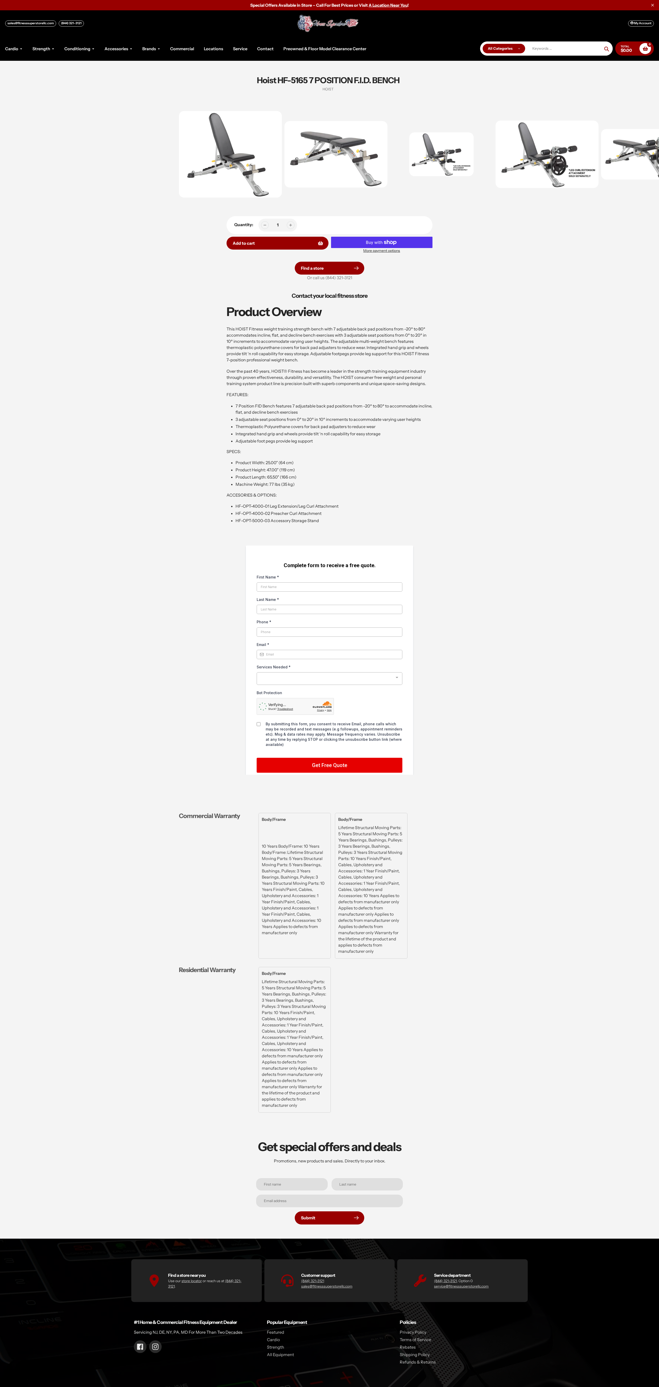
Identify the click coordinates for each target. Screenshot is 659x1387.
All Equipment (280, 1354)
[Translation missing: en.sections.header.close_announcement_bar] (652, 5)
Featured (275, 1332)
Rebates (408, 1347)
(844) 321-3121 (71, 23)
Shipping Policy (415, 1354)
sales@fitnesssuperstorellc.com (30, 23)
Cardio (273, 1339)
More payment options (381, 250)
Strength (275, 1347)
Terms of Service (415, 1339)
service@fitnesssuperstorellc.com (461, 1286)
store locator (191, 1281)
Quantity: (243, 224)
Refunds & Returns (418, 1362)
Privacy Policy (413, 1332)
